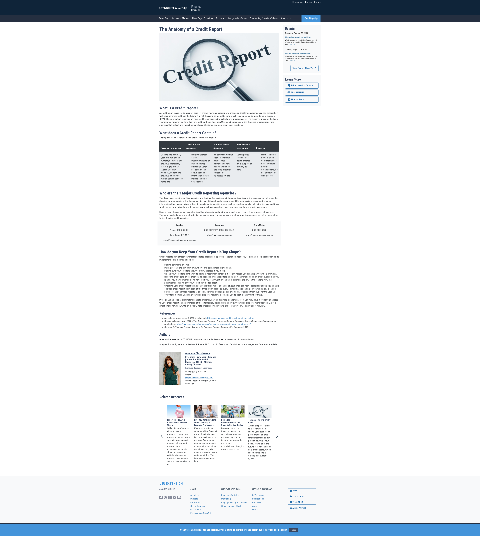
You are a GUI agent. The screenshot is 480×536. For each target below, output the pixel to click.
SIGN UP (297, 502)
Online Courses (197, 506)
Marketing (226, 498)
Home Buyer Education (202, 18)
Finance (196, 7)
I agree (293, 530)
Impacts (194, 498)
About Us (194, 495)
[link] (302, 86)
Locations (195, 502)
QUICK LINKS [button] (299, 2)
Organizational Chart (231, 506)
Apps (254, 506)
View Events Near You (303, 68)
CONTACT (298, 496)
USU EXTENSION (171, 483)
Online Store (196, 509)
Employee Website (230, 495)
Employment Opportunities (234, 502)
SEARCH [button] (319, 2)
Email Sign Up (311, 18)
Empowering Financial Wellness (264, 18)
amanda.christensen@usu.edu (199, 377)
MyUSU (309, 2)
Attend (299, 508)
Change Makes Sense (237, 18)
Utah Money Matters (180, 18)
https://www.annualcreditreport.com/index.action (230, 318)
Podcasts (256, 502)
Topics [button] (219, 18)
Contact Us (286, 18)
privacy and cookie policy (274, 529)
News (255, 509)
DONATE (296, 490)
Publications (258, 498)
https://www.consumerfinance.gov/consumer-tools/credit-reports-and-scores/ (213, 324)
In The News (258, 495)
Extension (195, 10)
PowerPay (163, 18)
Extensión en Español (200, 513)
